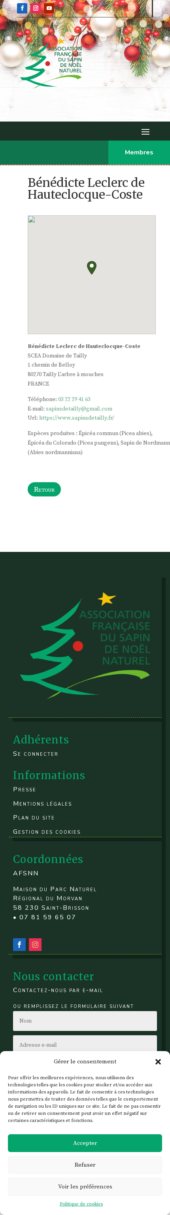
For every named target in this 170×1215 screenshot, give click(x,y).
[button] (158, 1062)
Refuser (85, 1165)
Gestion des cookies (47, 831)
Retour (44, 489)
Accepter (85, 1143)
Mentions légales (42, 803)
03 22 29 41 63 (74, 399)
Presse (24, 789)
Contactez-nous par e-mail (58, 990)
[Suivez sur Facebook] (22, 8)
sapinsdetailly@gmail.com (79, 409)
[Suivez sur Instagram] (35, 8)
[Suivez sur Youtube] (49, 8)
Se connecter (36, 753)
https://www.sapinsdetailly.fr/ (76, 418)
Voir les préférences (85, 1186)
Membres (139, 152)
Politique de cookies (81, 1204)
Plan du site (34, 817)
